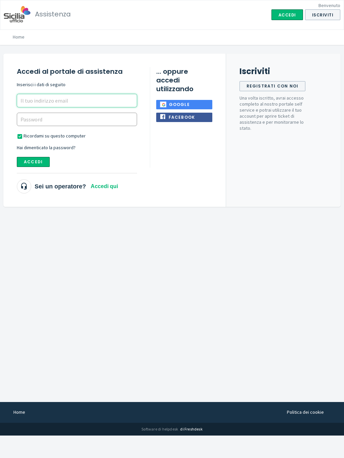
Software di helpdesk (160, 429)
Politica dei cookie (305, 412)
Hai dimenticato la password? (46, 148)
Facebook (182, 117)
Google (179, 104)
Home (19, 37)
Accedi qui (104, 186)
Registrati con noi (273, 86)
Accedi (33, 162)
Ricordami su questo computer (55, 136)
